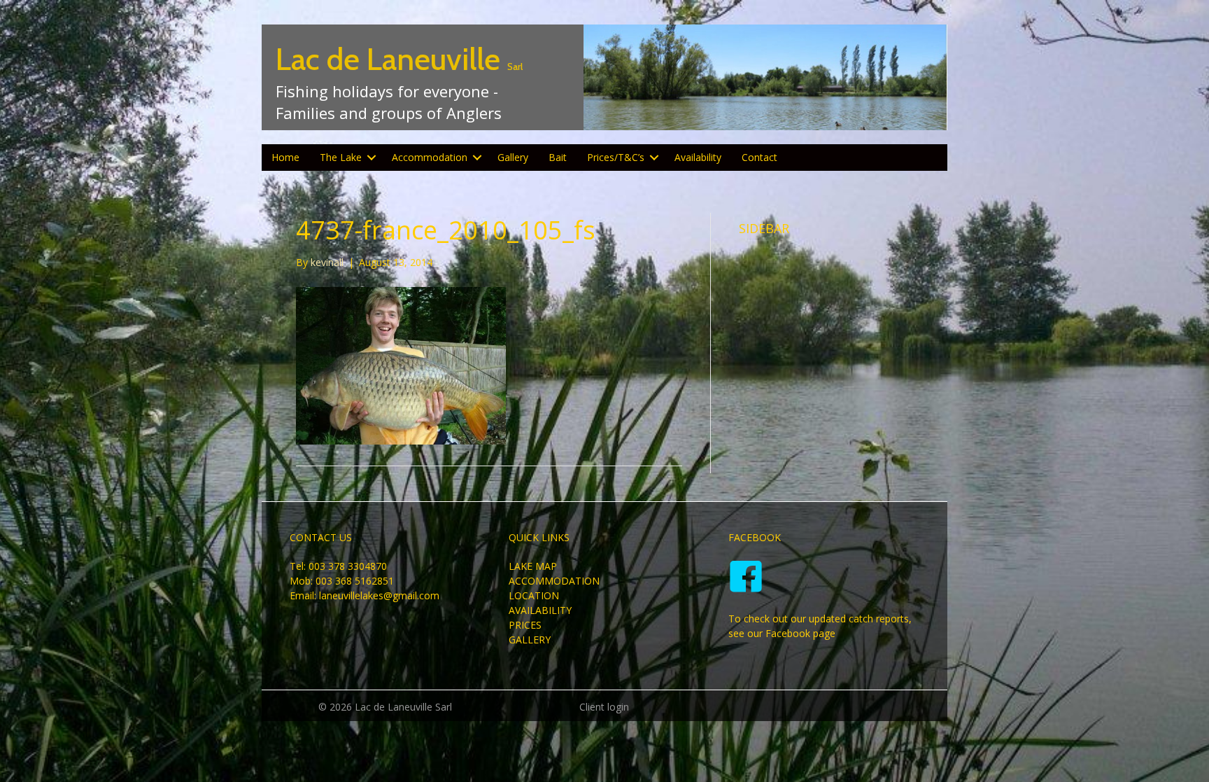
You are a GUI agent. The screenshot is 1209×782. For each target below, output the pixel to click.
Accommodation (429, 157)
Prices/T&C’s (615, 157)
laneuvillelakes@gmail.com (379, 595)
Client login (604, 706)
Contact (759, 157)
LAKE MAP (533, 566)
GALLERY (530, 639)
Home (285, 157)
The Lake (341, 157)
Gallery (512, 157)
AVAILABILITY (540, 610)
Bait (558, 157)
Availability (697, 157)
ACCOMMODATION (554, 580)
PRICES (525, 624)
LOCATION (534, 595)
